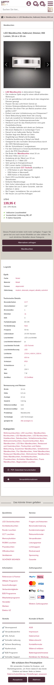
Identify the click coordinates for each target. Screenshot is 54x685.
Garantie (32, 559)
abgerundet (20, 286)
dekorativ (25, 290)
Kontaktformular (35, 644)
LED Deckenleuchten (11, 522)
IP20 (26, 361)
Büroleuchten (9, 436)
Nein (26, 326)
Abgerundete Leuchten (25, 462)
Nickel (18, 278)
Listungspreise (35, 543)
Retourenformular (36, 534)
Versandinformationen (28, 479)
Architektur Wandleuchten (27, 459)
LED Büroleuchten (40, 436)
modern (18, 290)
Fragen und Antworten (38, 522)
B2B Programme (9, 593)
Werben (5, 606)
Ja (25, 314)
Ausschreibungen (9, 585)
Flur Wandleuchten (24, 451)
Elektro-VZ (6, 610)
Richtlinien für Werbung (38, 657)
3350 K (38, 354)
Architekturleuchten (10, 526)
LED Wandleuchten (23, 436)
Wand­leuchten (27, 249)
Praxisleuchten (10, 459)
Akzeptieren (18, 680)
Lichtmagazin (34, 547)
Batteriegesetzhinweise (38, 653)
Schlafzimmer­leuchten (37, 438)
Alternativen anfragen (27, 242)
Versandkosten (35, 538)
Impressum (33, 632)
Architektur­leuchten (29, 457)
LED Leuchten (27, 433)
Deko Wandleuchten (12, 457)
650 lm (26, 357)
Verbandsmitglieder (10, 589)
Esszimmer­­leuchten (31, 441)
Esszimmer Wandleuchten (25, 449)
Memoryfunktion (9, 538)
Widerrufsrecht (35, 640)
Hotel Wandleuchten (41, 451)
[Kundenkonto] (28, 3)
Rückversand (34, 551)
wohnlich (44, 290)
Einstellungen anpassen (37, 674)
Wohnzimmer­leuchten (13, 441)
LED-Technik (29, 346)
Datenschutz (34, 636)
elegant (31, 290)
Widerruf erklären (36, 648)
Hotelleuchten (9, 438)
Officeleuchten (8, 551)
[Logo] (5, 3)
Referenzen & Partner (11, 577)
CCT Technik (26, 168)
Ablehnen (36, 680)
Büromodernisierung (37, 526)
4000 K (32, 354)
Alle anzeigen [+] (27, 421)
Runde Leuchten (9, 530)
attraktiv (38, 290)
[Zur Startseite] (2, 17)
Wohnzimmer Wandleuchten (37, 454)
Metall (18, 282)
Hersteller (6, 602)
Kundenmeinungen (37, 530)
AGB (31, 627)
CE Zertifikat (28, 377)
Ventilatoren (7, 555)
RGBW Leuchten (9, 543)
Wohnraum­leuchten (12, 433)
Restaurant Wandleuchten (14, 454)
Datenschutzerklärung (16, 674)
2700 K (26, 354)
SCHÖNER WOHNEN (11, 559)
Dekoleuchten (21, 438)
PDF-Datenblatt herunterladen (23, 470)
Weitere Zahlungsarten (38, 604)
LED (26, 350)
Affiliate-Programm (10, 581)
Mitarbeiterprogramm (11, 598)
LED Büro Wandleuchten (26, 443)
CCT (26, 302)
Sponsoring (33, 555)
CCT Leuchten (8, 534)
